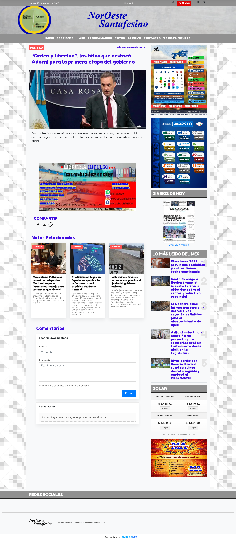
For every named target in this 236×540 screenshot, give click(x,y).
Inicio (49, 38)
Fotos (120, 38)
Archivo (134, 38)
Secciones (65, 38)
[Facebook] (194, 3)
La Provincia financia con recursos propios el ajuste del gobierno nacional (126, 282)
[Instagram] (200, 3)
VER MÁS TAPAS (179, 245)
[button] (174, 3)
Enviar (129, 393)
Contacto (152, 38)
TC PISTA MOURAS (177, 38)
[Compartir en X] (44, 224)
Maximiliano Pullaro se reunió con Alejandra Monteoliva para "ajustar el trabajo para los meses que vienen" (48, 283)
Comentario (44, 360)
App (82, 38)
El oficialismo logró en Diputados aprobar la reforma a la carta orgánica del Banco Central (86, 283)
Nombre (43, 346)
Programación (100, 38)
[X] (205, 3)
